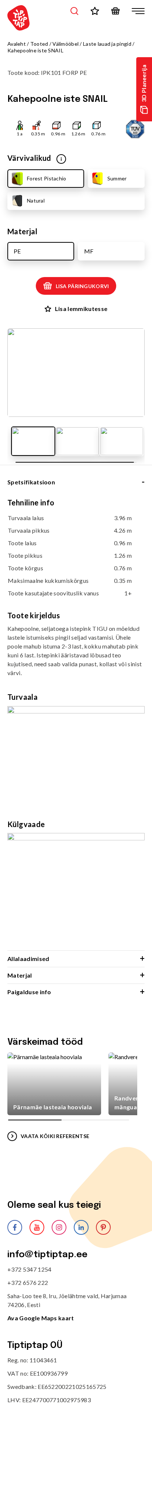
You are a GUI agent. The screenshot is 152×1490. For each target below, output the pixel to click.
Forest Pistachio (46, 178)
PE (17, 251)
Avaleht (16, 44)
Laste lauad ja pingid (107, 44)
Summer (117, 178)
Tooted (39, 44)
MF (88, 251)
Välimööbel (65, 44)
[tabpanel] (76, 724)
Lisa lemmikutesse (81, 308)
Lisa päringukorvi (82, 286)
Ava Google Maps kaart (40, 1317)
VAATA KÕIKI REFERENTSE (55, 1136)
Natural (36, 200)
